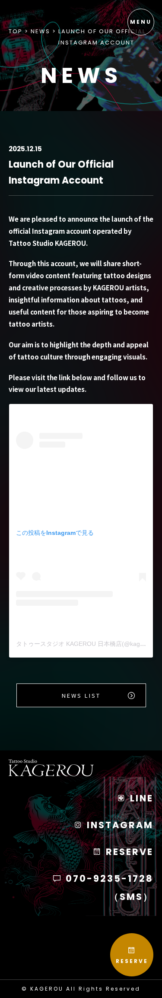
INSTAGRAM (118, 825)
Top (15, 31)
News (40, 31)
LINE (140, 798)
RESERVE (132, 961)
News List (81, 695)
